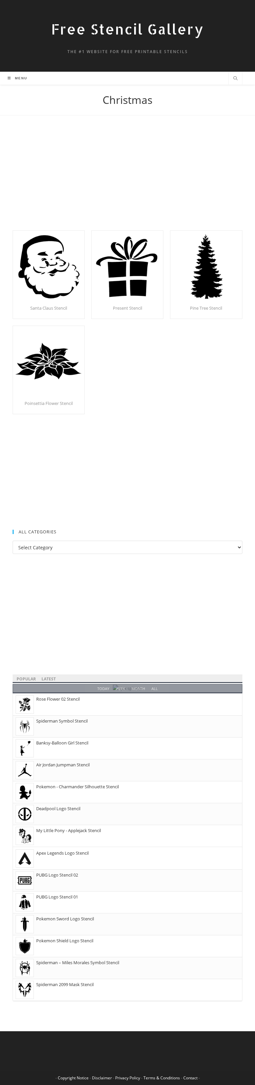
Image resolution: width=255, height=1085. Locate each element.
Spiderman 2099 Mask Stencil (65, 984)
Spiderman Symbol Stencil (62, 721)
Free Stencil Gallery (127, 29)
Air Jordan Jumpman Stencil (63, 765)
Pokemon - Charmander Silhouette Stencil (77, 787)
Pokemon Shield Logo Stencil (64, 941)
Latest (49, 679)
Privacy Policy (127, 1078)
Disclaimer (102, 1078)
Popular (26, 679)
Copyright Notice (73, 1078)
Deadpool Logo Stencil (58, 809)
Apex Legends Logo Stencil (62, 853)
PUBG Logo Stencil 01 (57, 897)
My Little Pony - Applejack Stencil (68, 830)
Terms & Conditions (161, 1078)
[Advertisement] (127, 181)
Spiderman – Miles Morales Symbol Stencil (77, 963)
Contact (190, 1078)
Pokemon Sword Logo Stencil (65, 919)
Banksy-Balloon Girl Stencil (62, 743)
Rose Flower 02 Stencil (58, 699)
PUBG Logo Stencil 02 (57, 875)
